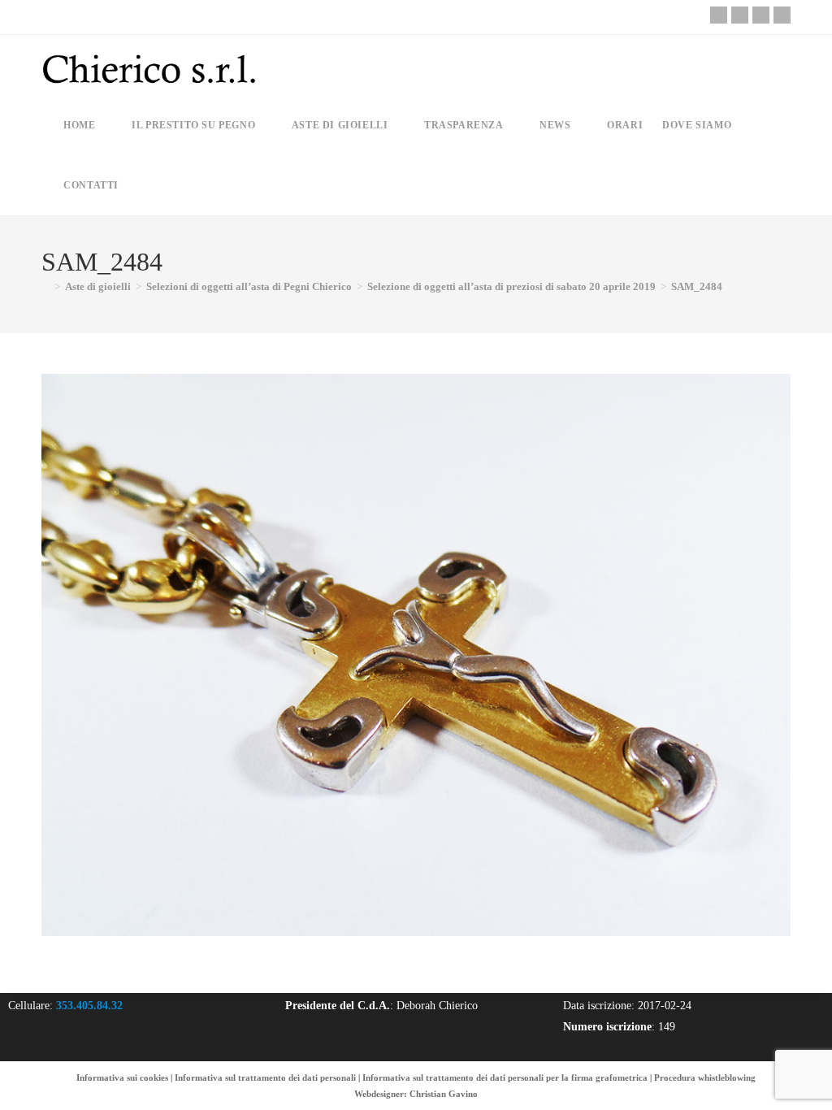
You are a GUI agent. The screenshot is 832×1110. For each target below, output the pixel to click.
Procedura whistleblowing (705, 1077)
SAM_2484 (696, 286)
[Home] (45, 286)
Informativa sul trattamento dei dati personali (265, 1077)
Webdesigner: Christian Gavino (416, 1094)
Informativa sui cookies (122, 1077)
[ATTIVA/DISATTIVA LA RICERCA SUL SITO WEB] (141, 185)
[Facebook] (739, 15)
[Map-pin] (782, 15)
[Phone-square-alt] (718, 15)
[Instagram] (760, 15)
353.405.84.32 (89, 1005)
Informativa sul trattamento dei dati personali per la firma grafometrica (505, 1077)
